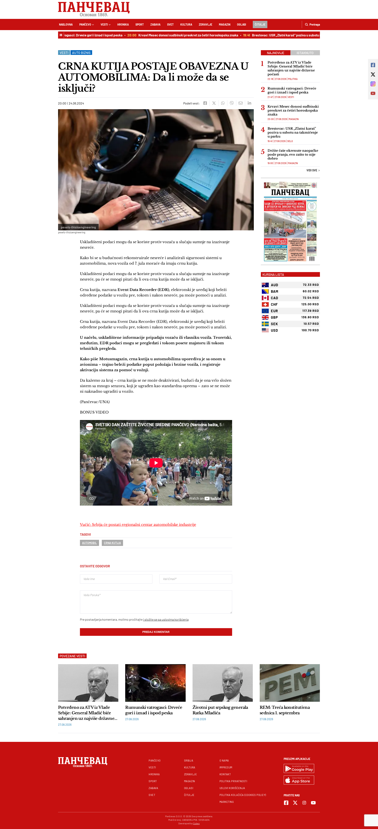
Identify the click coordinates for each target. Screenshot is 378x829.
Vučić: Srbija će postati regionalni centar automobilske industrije (138, 525)
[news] (88, 683)
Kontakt (225, 774)
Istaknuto (305, 53)
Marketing (227, 801)
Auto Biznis (81, 52)
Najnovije (275, 53)
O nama (224, 760)
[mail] (240, 103)
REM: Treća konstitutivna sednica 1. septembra (285, 710)
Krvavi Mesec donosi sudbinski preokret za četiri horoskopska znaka (174, 35)
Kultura (186, 24)
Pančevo (85, 24)
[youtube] (313, 802)
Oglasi (241, 24)
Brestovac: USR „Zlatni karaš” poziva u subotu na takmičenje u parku (287, 35)
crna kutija (112, 543)
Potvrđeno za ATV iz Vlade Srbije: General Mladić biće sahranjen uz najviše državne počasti (291, 68)
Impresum (226, 767)
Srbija (188, 760)
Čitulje (260, 24)
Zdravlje (205, 24)
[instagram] (304, 802)
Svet (170, 24)
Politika (293, 79)
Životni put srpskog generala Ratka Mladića (220, 710)
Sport (139, 24)
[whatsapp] (222, 103)
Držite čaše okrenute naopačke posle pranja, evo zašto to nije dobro (293, 154)
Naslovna (66, 24)
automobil (89, 543)
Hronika (123, 24)
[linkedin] (249, 103)
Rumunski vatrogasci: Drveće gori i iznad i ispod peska (68, 35)
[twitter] (213, 103)
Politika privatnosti (233, 781)
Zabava (155, 24)
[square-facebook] (286, 802)
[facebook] (205, 103)
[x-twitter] (295, 802)
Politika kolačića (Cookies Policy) (243, 795)
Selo (290, 141)
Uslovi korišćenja (232, 788)
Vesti (104, 24)
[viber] (231, 103)
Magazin (224, 24)
